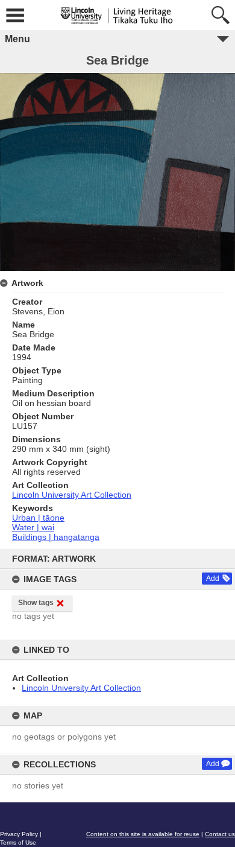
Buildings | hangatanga (55, 537)
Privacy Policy (19, 834)
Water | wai (33, 527)
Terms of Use (18, 842)
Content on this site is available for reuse (142, 834)
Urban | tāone (38, 517)
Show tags (36, 602)
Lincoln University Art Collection (81, 688)
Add (212, 578)
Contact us (220, 834)
